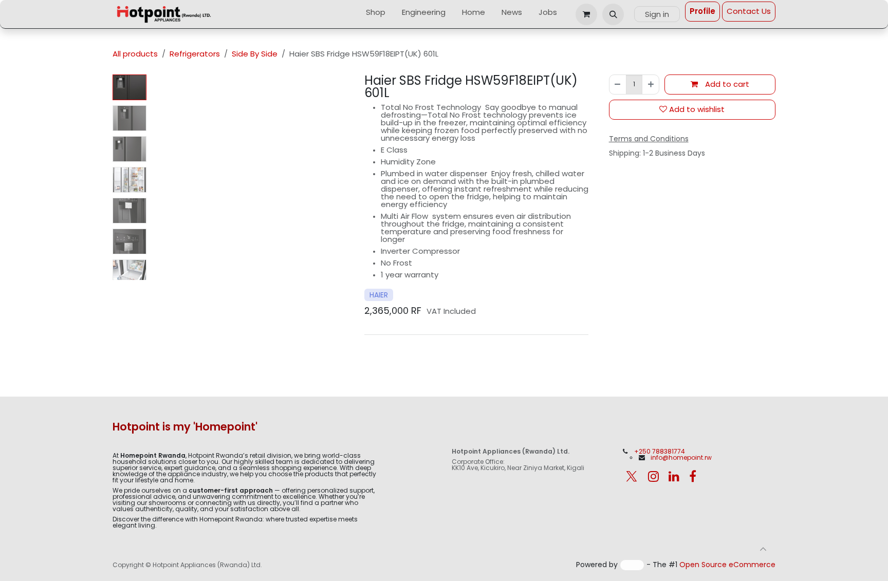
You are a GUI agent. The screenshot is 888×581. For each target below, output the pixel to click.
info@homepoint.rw (681, 457)
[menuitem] (376, 14)
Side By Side (255, 53)
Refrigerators (195, 53)
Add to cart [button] (726, 84)
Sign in (657, 14)
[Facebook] (693, 476)
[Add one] (650, 84)
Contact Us (749, 11)
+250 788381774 (660, 451)
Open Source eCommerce (727, 564)
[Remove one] (617, 84)
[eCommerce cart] (586, 14)
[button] (613, 14)
